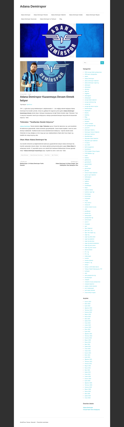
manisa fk (87, 204)
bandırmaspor (88, 108)
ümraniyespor (88, 277)
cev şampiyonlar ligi (90, 125)
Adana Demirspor (33, 6)
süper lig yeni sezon (90, 245)
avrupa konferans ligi (90, 102)
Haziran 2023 (88, 312)
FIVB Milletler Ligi (89, 153)
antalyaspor (88, 98)
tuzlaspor (87, 271)
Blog (61, 19)
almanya (87, 89)
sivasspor (87, 224)
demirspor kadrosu (90, 134)
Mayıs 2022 (88, 340)
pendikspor (88, 211)
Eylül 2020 (87, 380)
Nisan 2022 (88, 342)
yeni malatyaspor (89, 288)
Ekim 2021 (87, 355)
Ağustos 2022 (88, 333)
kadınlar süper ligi (89, 192)
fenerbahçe (88, 149)
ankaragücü (88, 95)
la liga (86, 200)
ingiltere (87, 181)
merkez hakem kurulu (90, 207)
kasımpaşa (88, 194)
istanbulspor (88, 185)
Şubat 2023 (88, 320)
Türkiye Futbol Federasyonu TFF (93, 269)
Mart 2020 (87, 393)
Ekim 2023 (87, 303)
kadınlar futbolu (89, 190)
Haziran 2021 (88, 363)
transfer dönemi (89, 260)
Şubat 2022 (88, 346)
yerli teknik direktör (90, 290)
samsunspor (88, 219)
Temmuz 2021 (88, 361)
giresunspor (88, 168)
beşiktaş (87, 115)
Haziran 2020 (88, 387)
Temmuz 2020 (88, 385)
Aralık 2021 (88, 350)
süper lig (87, 234)
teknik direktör (88, 249)
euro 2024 (87, 145)
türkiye (86, 264)
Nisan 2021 (88, 368)
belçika (86, 112)
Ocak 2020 (87, 398)
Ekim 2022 (87, 329)
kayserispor (88, 196)
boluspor (87, 121)
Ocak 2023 (87, 323)
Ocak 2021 (87, 374)
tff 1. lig (87, 252)
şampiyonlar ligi (89, 217)
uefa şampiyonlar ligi (90, 275)
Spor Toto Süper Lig (90, 232)
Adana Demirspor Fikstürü (41, 15)
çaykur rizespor (89, 123)
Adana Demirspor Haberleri (58, 15)
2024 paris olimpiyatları (91, 74)
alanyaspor (88, 87)
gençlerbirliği (88, 164)
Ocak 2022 (87, 348)
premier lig (87, 213)
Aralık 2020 (88, 376)
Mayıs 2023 (88, 314)
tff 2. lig (87, 254)
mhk (86, 209)
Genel (29, 94)
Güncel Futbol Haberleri (91, 172)
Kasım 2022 (88, 327)
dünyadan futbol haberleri (91, 138)
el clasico (87, 142)
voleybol (87, 279)
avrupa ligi (87, 104)
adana (86, 76)
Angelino (87, 93)
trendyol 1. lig (88, 262)
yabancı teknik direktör (91, 286)
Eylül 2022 (87, 331)
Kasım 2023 (88, 301)
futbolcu (87, 157)
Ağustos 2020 (88, 383)
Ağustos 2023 (88, 308)
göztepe (87, 170)
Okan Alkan (47, 155)
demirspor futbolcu (90, 130)
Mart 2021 (87, 370)
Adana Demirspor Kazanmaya (36, 155)
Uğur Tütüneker (55, 155)
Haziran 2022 (88, 338)
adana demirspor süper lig (92, 83)
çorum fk (87, 127)
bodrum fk (87, 119)
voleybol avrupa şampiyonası (92, 282)
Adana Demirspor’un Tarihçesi (48, 19)
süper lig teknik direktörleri (92, 243)
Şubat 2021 (88, 372)
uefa (86, 273)
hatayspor (87, 179)
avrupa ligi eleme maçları (91, 106)
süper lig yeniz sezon (90, 247)
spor (86, 226)
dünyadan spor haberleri (91, 140)
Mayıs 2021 (88, 365)
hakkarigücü (88, 177)
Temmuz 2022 (88, 336)
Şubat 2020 (88, 395)
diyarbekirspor (88, 136)
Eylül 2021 (87, 357)
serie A (86, 222)
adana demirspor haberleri (92, 80)
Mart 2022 (87, 344)
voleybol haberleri (89, 284)
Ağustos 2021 (88, 359)
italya (86, 187)
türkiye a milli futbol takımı (92, 267)
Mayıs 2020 (88, 389)
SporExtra (29, 104)
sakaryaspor (88, 215)
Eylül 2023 (87, 306)
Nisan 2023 (88, 316)
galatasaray (88, 160)
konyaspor (87, 198)
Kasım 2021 (88, 353)
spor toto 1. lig (88, 230)
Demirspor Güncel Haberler (92, 132)
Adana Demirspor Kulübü (76, 15)
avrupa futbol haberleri (91, 100)
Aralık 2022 (88, 325)
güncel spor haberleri (90, 175)
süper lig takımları (89, 241)
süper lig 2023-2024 (90, 237)
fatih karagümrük (89, 147)
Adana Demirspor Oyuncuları (29, 19)
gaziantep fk (88, 162)
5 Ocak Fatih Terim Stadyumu (91, 409)
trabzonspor (88, 256)
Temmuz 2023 (88, 310)
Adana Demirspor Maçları (93, 15)
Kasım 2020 (88, 378)
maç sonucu (88, 202)
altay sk (87, 91)
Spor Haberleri (88, 228)
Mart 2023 (87, 318)
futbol (86, 155)
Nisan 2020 (88, 391)
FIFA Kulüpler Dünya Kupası (92, 151)
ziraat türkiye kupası (90, 292)
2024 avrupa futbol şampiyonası (93, 72)
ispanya (87, 183)
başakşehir (88, 110)
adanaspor (87, 85)
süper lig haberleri (89, 239)
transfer (87, 258)
